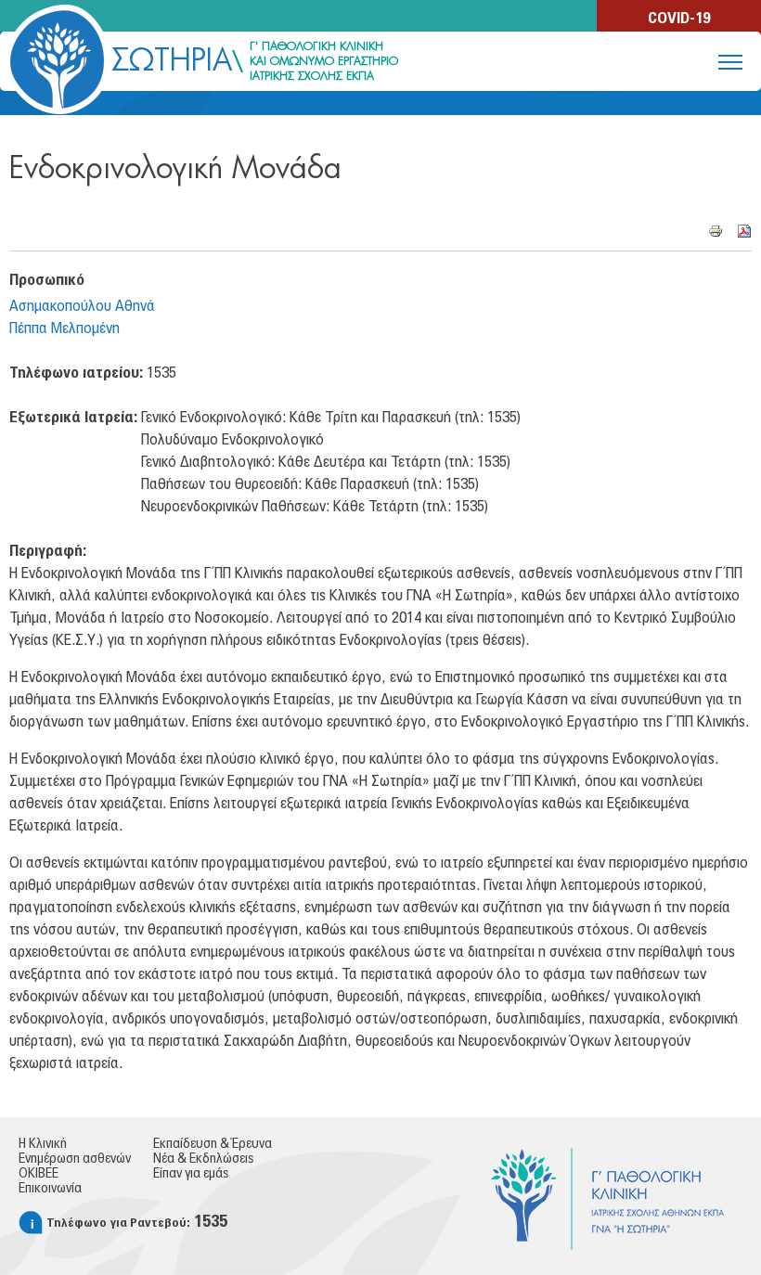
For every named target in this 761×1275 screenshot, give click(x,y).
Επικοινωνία (50, 1188)
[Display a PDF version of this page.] (744, 230)
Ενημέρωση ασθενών (75, 1159)
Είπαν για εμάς (190, 1173)
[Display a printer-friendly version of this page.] (715, 230)
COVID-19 (679, 18)
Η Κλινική (43, 1144)
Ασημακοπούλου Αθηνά (82, 306)
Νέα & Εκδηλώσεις (203, 1159)
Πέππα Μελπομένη (64, 328)
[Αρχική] (57, 59)
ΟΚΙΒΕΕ (38, 1173)
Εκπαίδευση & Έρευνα (212, 1144)
